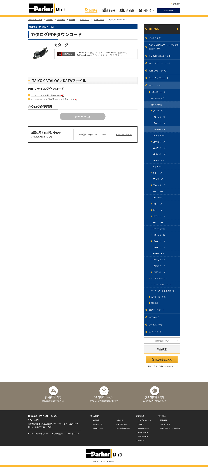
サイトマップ (73, 433)
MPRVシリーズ (159, 154)
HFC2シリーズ (159, 117)
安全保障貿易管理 (123, 428)
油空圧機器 (61, 20)
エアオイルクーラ (157, 309)
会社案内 (141, 424)
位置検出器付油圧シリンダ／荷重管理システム (164, 47)
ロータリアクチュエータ (160, 63)
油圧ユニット (84, 20)
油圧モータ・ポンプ (158, 70)
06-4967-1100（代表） (43, 426)
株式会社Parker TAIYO (47, 8)
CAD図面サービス (123, 424)
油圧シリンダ (155, 37)
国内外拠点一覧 (143, 428)
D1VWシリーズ (99, 20)
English (176, 4)
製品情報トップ (162, 340)
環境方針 (141, 440)
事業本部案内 (143, 432)
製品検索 (96, 420)
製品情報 (93, 10)
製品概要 (94, 415)
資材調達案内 (143, 436)
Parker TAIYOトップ (35, 20)
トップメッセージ (144, 420)
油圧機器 (72, 20)
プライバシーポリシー (39, 433)
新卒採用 (163, 420)
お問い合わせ (149, 10)
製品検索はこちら (163, 359)
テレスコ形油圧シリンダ (160, 55)
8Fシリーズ (157, 172)
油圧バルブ (154, 317)
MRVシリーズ (158, 160)
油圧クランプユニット (159, 78)
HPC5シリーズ (159, 247)
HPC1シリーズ (159, 123)
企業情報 (110, 10)
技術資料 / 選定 (98, 424)
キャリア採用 (165, 424)
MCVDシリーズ (159, 135)
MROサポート (98, 428)
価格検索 (119, 420)
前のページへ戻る (83, 116)
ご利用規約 (58, 433)
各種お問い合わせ (124, 134)
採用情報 (130, 10)
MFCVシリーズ (159, 141)
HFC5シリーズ (159, 235)
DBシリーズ (158, 179)
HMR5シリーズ (159, 266)
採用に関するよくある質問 (170, 428)
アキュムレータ (156, 324)
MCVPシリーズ (159, 148)
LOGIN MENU (168, 10)
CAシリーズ (158, 110)
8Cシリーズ (157, 166)
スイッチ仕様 (155, 332)
